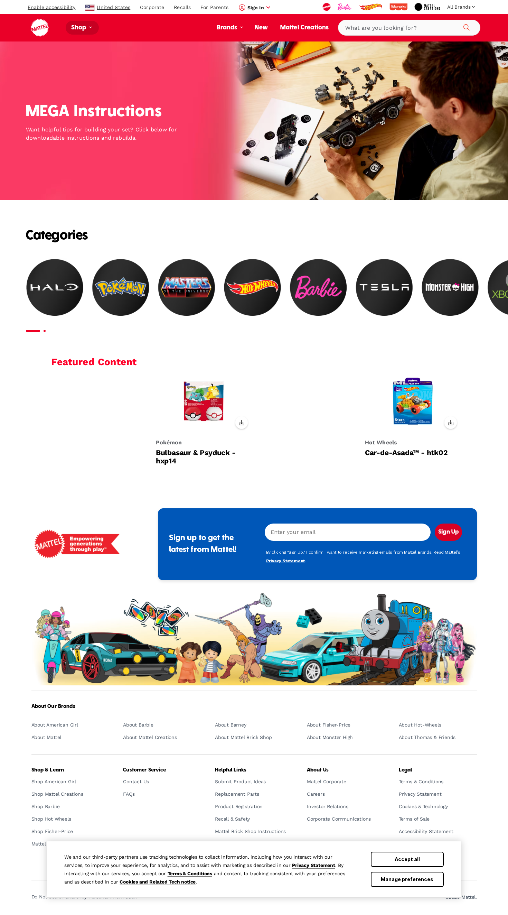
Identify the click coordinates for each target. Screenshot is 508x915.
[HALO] (55, 287)
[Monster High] (450, 287)
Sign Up (448, 532)
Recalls (182, 7)
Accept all (407, 859)
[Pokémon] (121, 287)
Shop (79, 28)
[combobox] (409, 28)
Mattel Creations (304, 28)
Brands (228, 28)
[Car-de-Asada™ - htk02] (413, 404)
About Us (318, 770)
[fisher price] (399, 7)
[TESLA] (384, 287)
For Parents (214, 7)
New (261, 28)
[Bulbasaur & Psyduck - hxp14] (204, 404)
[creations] (428, 7)
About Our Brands (53, 706)
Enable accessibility (51, 7)
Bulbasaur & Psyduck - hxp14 (196, 457)
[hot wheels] (371, 7)
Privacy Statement (313, 865)
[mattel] (327, 7)
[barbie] (345, 7)
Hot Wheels (381, 443)
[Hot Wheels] (252, 287)
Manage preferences (407, 879)
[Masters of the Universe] (186, 287)
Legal (405, 770)
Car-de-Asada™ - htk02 (406, 453)
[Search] (465, 26)
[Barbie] (318, 287)
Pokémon (169, 443)
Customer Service (144, 770)
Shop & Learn (47, 770)
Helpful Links (230, 770)
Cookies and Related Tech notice (158, 882)
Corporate (152, 7)
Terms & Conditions (190, 873)
